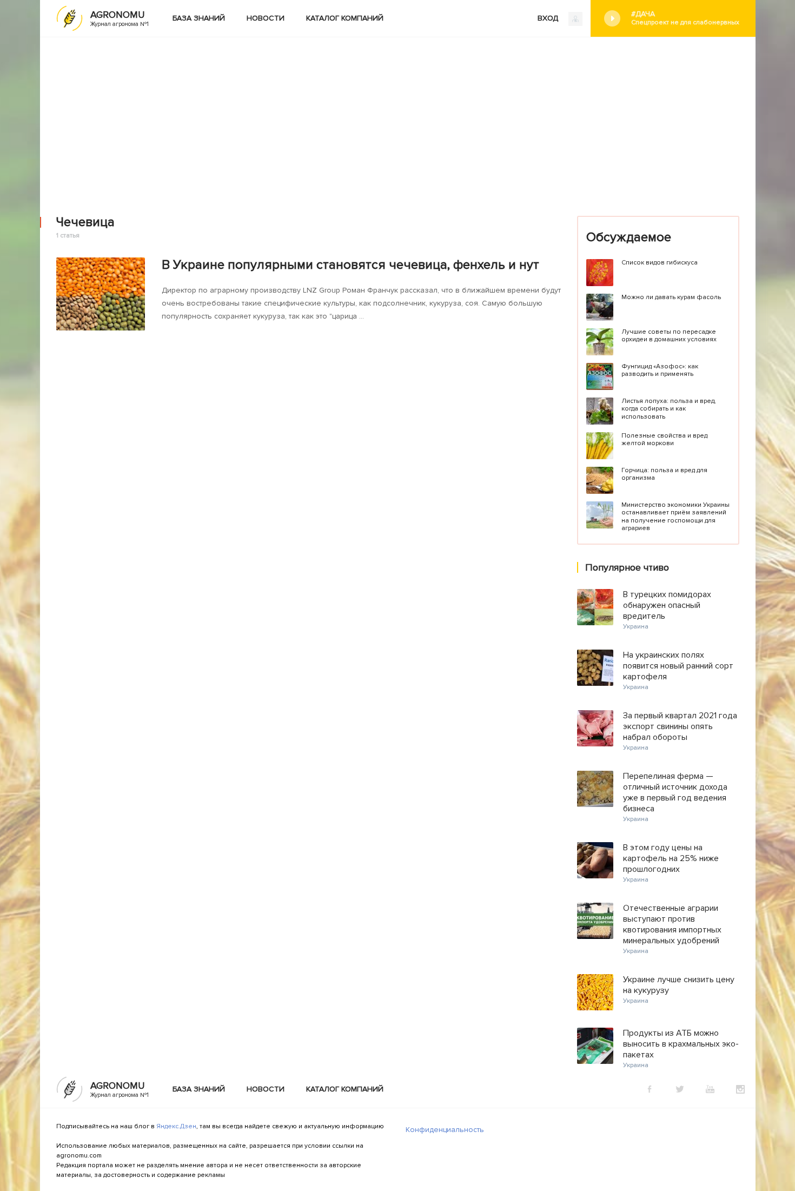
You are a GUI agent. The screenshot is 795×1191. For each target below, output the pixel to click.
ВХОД (549, 18)
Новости (265, 18)
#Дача (685, 18)
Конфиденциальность (445, 1129)
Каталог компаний (344, 18)
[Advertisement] (397, 118)
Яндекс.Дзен (176, 1126)
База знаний (199, 18)
